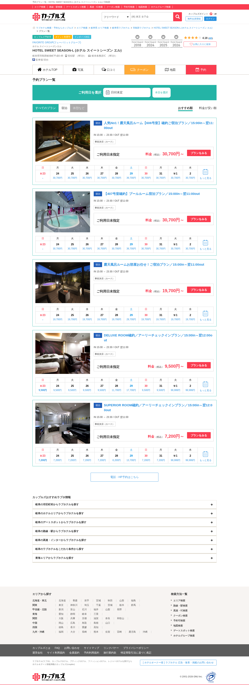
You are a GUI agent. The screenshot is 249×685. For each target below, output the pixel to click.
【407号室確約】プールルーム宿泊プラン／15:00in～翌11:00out (152, 194)
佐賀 (107, 631)
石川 (84, 609)
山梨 (107, 609)
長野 (119, 609)
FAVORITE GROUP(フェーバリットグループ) (56, 42)
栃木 (121, 605)
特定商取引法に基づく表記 (136, 652)
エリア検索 (39, 7)
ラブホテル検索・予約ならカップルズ (54, 28)
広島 (72, 623)
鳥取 (84, 623)
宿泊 (64, 108)
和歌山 (120, 618)
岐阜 (84, 614)
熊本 (96, 631)
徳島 (61, 627)
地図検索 (142, 7)
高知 (96, 627)
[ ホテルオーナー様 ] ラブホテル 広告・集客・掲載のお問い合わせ (178, 662)
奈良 (107, 618)
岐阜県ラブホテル (121, 28)
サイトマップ (91, 647)
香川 (72, 627)
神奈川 (73, 605)
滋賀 (96, 618)
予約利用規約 (91, 652)
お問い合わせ (71, 647)
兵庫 (72, 618)
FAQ (57, 647)
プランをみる (199, 152)
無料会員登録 (194, 18)
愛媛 (84, 627)
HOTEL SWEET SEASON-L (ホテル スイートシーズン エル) (183, 28)
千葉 (98, 605)
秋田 (110, 600)
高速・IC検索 (96, 7)
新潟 (61, 609)
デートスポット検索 (76, 7)
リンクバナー (111, 647)
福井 (96, 609)
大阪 (61, 618)
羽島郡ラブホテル (141, 28)
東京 (61, 605)
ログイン (210, 18)
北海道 (62, 600)
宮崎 (119, 631)
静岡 (72, 614)
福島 (133, 600)
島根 (96, 623)
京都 (84, 618)
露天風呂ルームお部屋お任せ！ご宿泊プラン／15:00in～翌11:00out (154, 264)
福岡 (61, 631)
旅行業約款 (110, 652)
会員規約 (74, 652)
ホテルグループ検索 (161, 7)
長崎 (84, 631)
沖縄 (145, 631)
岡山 (61, 623)
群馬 (133, 605)
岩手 (86, 600)
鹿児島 (132, 631)
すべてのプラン (45, 108)
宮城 (98, 600)
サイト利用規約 (56, 652)
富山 (72, 609)
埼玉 (86, 605)
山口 (107, 623)
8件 (210, 38)
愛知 (61, 614)
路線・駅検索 (55, 7)
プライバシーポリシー (136, 647)
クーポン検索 (113, 7)
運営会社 (37, 652)
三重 (96, 614)
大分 (72, 631)
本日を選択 (161, 92)
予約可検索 (129, 7)
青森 (75, 600)
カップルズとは (41, 647)
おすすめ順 (185, 108)
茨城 (110, 605)
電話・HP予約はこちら (124, 476)
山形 (121, 600)
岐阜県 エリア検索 (100, 28)
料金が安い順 (208, 108)
